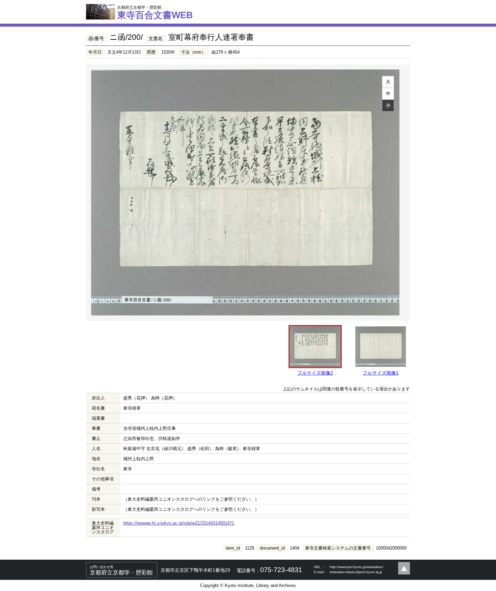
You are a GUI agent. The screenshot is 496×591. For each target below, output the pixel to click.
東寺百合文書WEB (155, 12)
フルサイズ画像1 (380, 373)
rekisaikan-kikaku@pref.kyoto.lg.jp (356, 572)
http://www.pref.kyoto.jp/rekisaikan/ (356, 567)
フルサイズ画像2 (315, 373)
